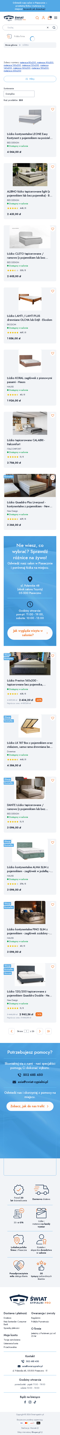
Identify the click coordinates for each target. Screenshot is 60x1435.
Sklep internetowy (28, 1432)
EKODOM (11, 324)
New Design (12, 511)
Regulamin (35, 1318)
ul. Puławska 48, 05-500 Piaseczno (28, 1370)
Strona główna (11, 45)
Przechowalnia (10, 1347)
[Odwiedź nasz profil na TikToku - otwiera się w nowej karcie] (35, 1402)
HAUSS (10, 386)
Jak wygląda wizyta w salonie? (28, 633)
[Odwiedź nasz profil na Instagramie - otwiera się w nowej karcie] (30, 1402)
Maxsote (33, 1428)
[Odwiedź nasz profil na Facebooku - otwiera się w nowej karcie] (25, 1402)
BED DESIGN (13, 142)
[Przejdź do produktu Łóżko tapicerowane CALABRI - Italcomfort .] (30, 423)
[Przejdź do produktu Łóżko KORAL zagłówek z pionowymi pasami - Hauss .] (30, 361)
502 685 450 (33, 1075)
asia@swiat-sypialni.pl (33, 1082)
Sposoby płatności (11, 1328)
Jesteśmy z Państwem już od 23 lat (43, 1334)
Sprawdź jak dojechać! (34, 8)
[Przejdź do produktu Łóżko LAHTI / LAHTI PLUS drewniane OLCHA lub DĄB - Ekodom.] (30, 299)
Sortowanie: (9, 88)
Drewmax (11, 751)
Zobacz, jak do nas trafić (27, 1106)
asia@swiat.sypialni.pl (32, 1366)
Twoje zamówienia (12, 1339)
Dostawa (7, 1318)
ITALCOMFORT (14, 448)
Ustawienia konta (11, 1343)
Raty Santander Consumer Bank (15, 1323)
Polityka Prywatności (40, 1321)
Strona (20, 1031)
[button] (54, 28)
